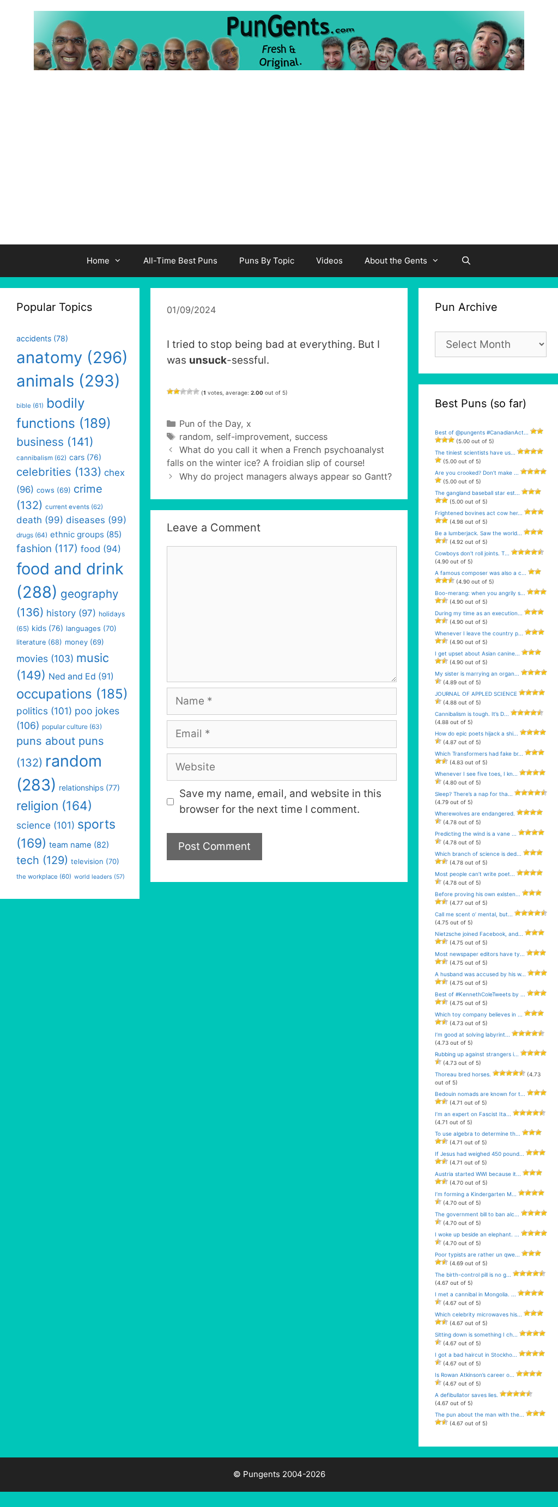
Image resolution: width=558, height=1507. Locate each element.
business (55, 442)
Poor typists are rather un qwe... (477, 1254)
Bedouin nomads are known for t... (480, 1094)
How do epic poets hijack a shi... (476, 733)
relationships (89, 787)
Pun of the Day (210, 423)
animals (68, 380)
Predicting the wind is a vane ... (476, 833)
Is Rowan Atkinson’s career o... (474, 1374)
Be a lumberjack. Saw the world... (478, 533)
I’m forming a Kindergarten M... (476, 1194)
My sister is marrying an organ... (477, 673)
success (311, 436)
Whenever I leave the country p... (479, 633)
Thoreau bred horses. (463, 1074)
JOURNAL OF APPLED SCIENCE (476, 693)
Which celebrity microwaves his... (478, 1314)
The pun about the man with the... (479, 1414)
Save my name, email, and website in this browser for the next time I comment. (280, 801)
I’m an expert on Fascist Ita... (473, 1114)
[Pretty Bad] (176, 391)
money (84, 642)
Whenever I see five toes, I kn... (476, 773)
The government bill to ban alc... (477, 1214)
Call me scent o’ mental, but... (474, 914)
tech (42, 860)
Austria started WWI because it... (478, 1174)
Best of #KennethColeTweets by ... (480, 994)
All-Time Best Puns (180, 260)
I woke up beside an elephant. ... (477, 1234)
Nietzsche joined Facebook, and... (479, 933)
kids (47, 628)
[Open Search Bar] (466, 260)
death (39, 519)
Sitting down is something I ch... (476, 1334)
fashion (47, 548)
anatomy (72, 357)
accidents (42, 338)
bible (30, 405)
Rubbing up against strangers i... (477, 1054)
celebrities (58, 472)
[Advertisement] (279, 163)
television (95, 861)
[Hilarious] (196, 391)
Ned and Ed (81, 676)
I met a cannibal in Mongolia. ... (475, 1294)
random (195, 436)
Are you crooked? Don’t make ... (477, 472)
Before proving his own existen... (477, 894)
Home (98, 260)
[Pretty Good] (189, 391)
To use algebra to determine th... (477, 1133)
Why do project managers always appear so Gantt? (285, 476)
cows (54, 490)
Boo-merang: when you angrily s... (480, 593)
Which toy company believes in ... (479, 1014)
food (101, 548)
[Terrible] (170, 391)
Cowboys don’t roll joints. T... (472, 553)
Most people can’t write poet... (475, 874)
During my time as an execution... (479, 613)
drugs (31, 535)
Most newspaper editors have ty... (480, 954)
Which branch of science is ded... (478, 853)
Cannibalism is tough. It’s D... (472, 713)
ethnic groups (86, 534)
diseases (96, 519)
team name (79, 845)
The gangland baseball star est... (477, 492)
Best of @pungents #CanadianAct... (482, 432)
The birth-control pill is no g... (473, 1274)
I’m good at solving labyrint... (472, 1034)
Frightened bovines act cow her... (479, 513)
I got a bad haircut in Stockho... (476, 1354)
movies (45, 658)
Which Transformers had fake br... (479, 753)
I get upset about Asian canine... (477, 653)
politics (44, 710)
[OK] (183, 391)
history (71, 613)
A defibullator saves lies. (466, 1395)
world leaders (99, 876)
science (45, 825)
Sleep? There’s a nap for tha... (474, 794)
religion (54, 805)
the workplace (43, 876)
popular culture (72, 726)
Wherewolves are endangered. (475, 813)
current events (74, 507)
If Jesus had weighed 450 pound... (479, 1153)
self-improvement (252, 436)
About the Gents (396, 260)
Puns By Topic (266, 260)
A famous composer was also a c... (480, 572)
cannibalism (41, 458)
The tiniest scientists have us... (475, 452)
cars (85, 457)
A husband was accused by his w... (480, 974)
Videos (329, 260)
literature (39, 642)
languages (91, 628)
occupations (72, 694)
